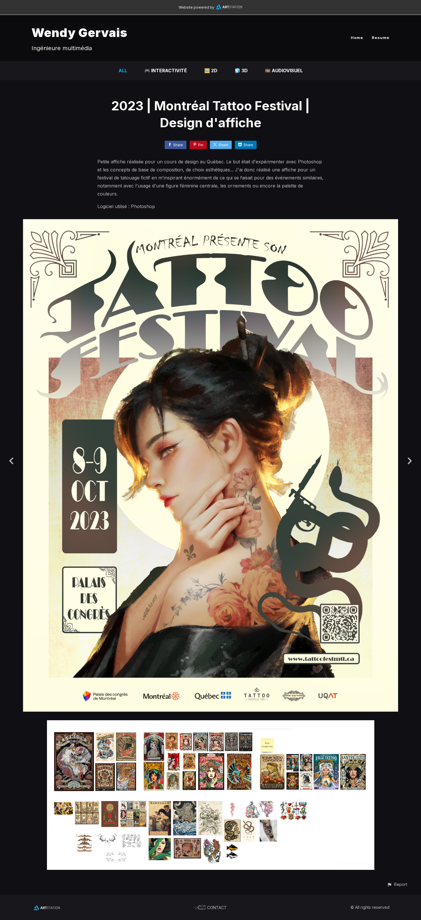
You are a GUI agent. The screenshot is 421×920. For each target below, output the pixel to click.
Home (357, 37)
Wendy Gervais (79, 32)
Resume (380, 37)
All (123, 70)
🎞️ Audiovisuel (284, 70)
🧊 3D (241, 70)
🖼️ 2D (210, 70)
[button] (397, 884)
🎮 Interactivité (165, 70)
